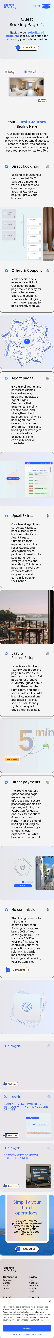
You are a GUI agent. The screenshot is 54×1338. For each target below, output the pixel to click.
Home (32, 1280)
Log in (32, 1291)
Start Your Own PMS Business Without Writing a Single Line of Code (26, 1107)
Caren (6, 1283)
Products (33, 1286)
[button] (49, 1301)
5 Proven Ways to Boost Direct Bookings (20, 1157)
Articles (33, 1289)
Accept (27, 1328)
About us (34, 1283)
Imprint (40, 1334)
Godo (6, 1289)
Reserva (7, 1280)
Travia (6, 1286)
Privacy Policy (17, 1334)
